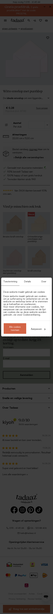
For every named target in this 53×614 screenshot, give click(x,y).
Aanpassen (36, 329)
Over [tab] (43, 281)
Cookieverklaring (31, 314)
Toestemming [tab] (10, 281)
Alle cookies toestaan (15, 328)
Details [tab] (27, 281)
